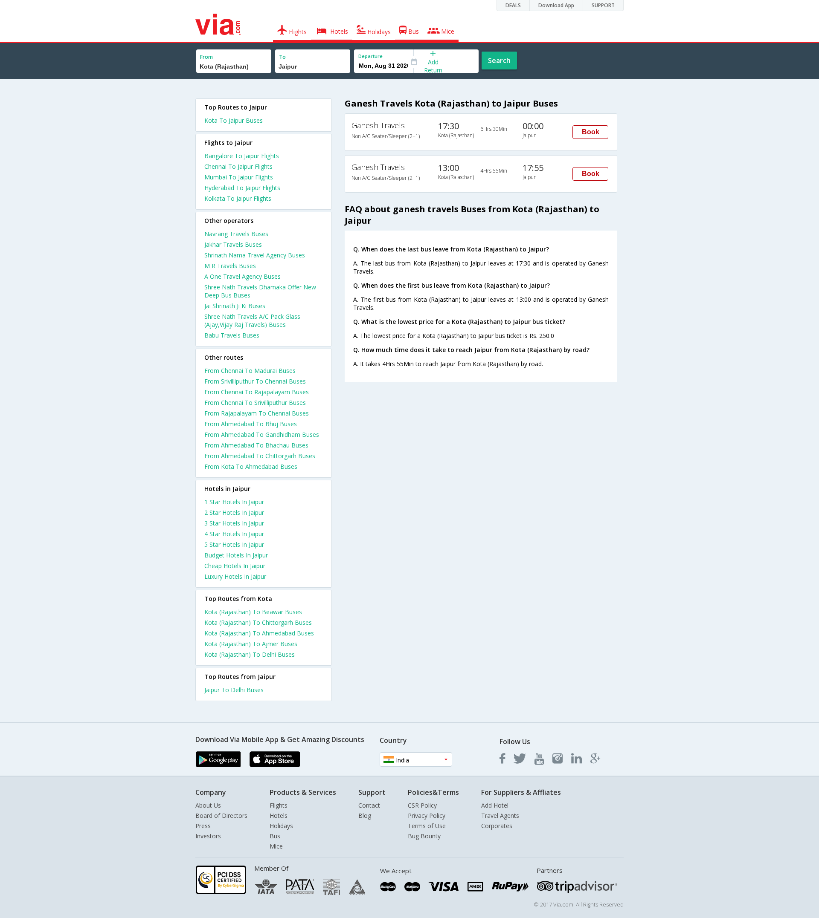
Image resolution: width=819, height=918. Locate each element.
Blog (364, 815)
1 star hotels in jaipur (234, 502)
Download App (556, 5)
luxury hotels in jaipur (235, 576)
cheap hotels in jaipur (234, 566)
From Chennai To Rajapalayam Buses (256, 392)
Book (590, 132)
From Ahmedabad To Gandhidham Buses (261, 434)
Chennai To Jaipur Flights (238, 166)
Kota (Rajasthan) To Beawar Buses (253, 612)
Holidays (281, 826)
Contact (369, 805)
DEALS (513, 5)
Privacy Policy (426, 815)
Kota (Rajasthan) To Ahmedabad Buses (259, 633)
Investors (208, 836)
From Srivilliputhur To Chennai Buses (255, 381)
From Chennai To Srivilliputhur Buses (255, 402)
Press (203, 826)
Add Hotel (494, 805)
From (206, 57)
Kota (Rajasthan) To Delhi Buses (249, 654)
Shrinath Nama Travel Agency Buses (254, 255)
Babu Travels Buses (231, 335)
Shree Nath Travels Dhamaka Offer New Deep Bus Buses (260, 291)
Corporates (496, 826)
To (282, 57)
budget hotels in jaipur (236, 555)
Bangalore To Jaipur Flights (241, 156)
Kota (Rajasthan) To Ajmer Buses (250, 644)
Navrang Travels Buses (236, 234)
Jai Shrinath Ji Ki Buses (234, 306)
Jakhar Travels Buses (233, 244)
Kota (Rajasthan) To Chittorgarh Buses (258, 622)
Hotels (279, 815)
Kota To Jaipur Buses (233, 120)
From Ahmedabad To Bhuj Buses (250, 424)
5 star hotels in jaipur (234, 544)
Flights (279, 805)
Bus (275, 836)
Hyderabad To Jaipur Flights (242, 188)
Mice (276, 846)
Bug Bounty (424, 836)
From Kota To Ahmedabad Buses (250, 466)
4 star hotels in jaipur (234, 534)
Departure (370, 56)
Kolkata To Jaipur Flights (237, 198)
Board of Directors (221, 815)
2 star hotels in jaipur (234, 512)
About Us (208, 805)
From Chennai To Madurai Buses (250, 371)
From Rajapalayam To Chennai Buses (256, 413)
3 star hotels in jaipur (234, 523)
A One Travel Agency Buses (242, 276)
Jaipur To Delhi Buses (234, 690)
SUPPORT (603, 5)
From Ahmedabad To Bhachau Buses (256, 445)
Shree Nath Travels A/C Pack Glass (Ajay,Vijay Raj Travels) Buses (252, 320)
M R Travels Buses (230, 266)
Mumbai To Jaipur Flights (238, 177)
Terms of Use (427, 826)
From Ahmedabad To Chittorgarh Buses (259, 456)
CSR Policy (422, 805)
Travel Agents (500, 815)
